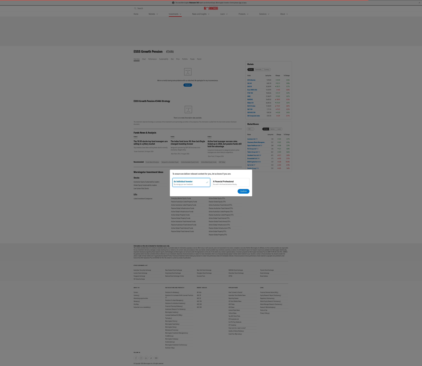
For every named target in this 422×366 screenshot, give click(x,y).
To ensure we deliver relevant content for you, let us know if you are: (202, 173)
